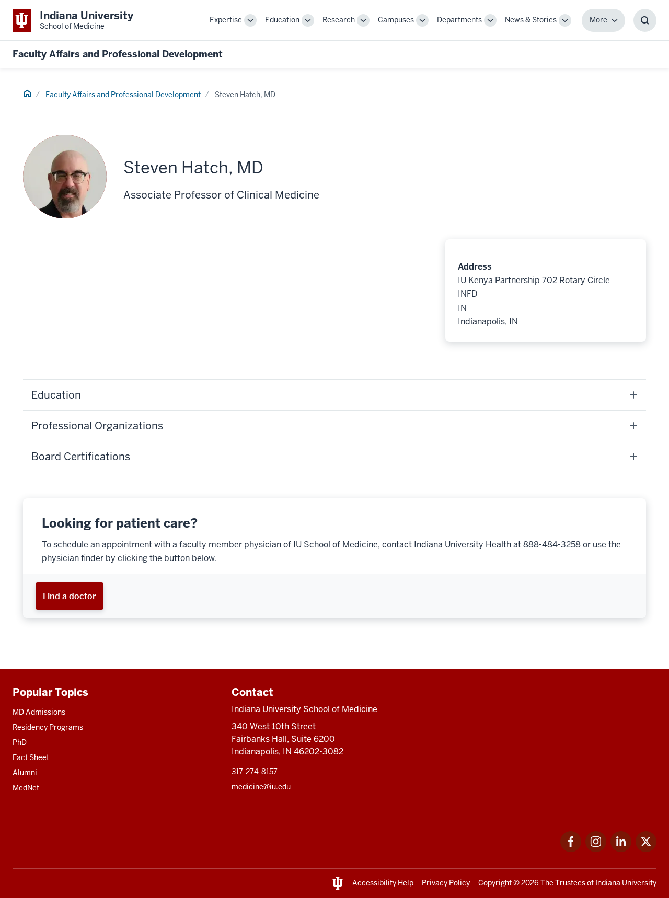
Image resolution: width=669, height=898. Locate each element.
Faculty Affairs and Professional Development (118, 54)
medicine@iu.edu (261, 786)
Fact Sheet (31, 757)
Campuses (396, 20)
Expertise (226, 20)
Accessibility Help (382, 883)
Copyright (495, 883)
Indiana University (625, 883)
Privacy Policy (446, 883)
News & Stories (531, 20)
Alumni (25, 772)
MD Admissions (39, 712)
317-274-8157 (255, 771)
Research (338, 20)
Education (282, 20)
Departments (459, 20)
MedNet (26, 787)
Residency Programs (48, 727)
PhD (20, 742)
